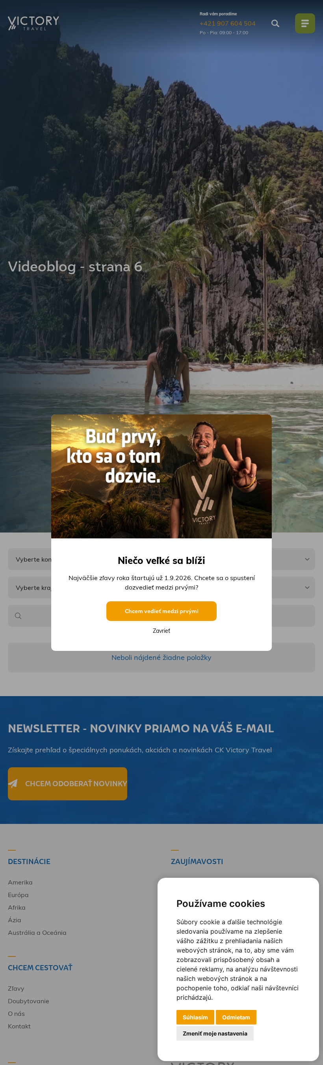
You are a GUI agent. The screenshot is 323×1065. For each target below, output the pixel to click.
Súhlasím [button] (195, 1017)
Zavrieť (161, 630)
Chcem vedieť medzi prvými (162, 611)
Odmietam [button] (236, 1017)
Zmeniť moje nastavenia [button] (215, 1033)
